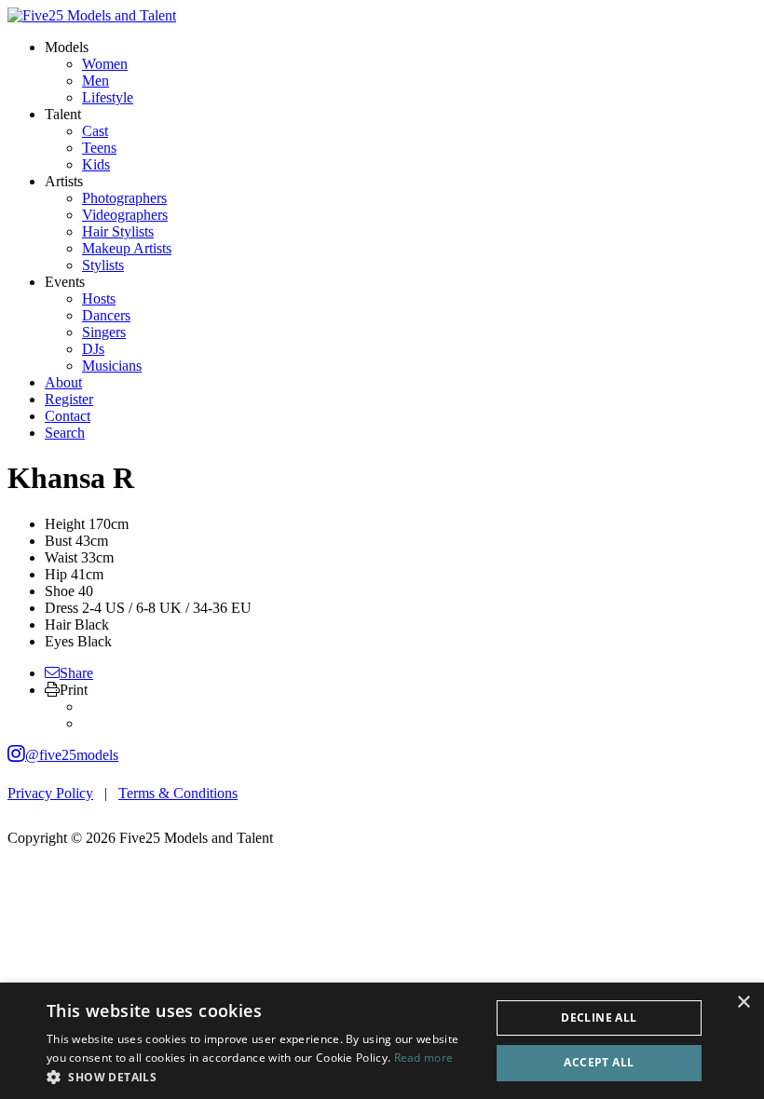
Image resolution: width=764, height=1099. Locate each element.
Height (65, 524)
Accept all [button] (599, 1062)
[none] (67, 47)
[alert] (382, 1041)
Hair (58, 624)
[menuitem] (105, 64)
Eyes (59, 641)
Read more (424, 1057)
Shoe (60, 591)
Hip (56, 574)
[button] (262, 1076)
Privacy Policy (50, 793)
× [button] (743, 1003)
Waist (61, 557)
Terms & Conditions (178, 793)
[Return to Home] (91, 15)
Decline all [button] (598, 1017)
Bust (58, 541)
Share (76, 673)
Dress (61, 608)
